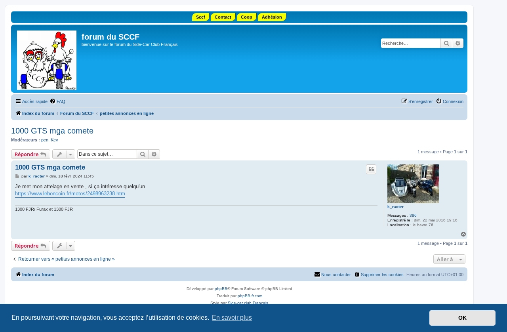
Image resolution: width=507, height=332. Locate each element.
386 (413, 215)
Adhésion (272, 17)
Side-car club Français (248, 303)
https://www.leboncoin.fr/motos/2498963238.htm (70, 194)
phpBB (221, 288)
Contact (223, 17)
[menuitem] (57, 101)
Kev (54, 139)
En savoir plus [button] (232, 317)
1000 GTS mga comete (52, 130)
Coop (246, 17)
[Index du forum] (47, 59)
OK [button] (462, 318)
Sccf (200, 17)
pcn (44, 139)
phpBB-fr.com (250, 296)
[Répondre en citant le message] (371, 169)
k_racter (395, 206)
